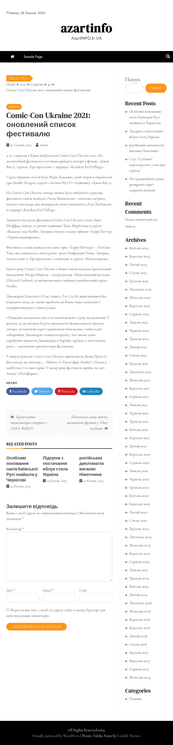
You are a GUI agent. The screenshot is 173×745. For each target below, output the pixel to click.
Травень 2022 (139, 338)
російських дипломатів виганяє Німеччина (91, 466)
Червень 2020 (139, 479)
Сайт (83, 590)
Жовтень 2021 (139, 380)
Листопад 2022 (140, 289)
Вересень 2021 (139, 388)
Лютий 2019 (138, 594)
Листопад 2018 (140, 603)
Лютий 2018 (138, 636)
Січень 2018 (138, 644)
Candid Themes (128, 735)
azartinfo (86, 27)
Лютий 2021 (138, 446)
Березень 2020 (139, 504)
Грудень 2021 (138, 363)
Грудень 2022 (139, 281)
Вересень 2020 (139, 454)
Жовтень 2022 (139, 297)
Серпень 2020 (139, 462)
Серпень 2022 (139, 314)
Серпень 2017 (139, 669)
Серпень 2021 (139, 396)
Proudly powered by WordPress (56, 735)
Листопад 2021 (140, 371)
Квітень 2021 (138, 429)
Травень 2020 (139, 487)
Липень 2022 (138, 322)
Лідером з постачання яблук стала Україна (55, 466)
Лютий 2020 (138, 512)
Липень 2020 (138, 471)
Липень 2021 (138, 404)
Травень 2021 (139, 421)
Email (48, 590)
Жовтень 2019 (139, 545)
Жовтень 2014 (139, 677)
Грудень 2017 (139, 652)
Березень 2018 (139, 627)
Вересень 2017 (139, 660)
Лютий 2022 (138, 347)
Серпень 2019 (139, 561)
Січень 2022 (138, 355)
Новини (14, 106)
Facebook (18, 391)
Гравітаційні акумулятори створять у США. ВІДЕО (29, 423)
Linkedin (92, 391)
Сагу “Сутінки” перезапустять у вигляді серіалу (147, 165)
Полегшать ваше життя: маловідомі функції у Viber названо (87, 423)
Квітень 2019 (138, 586)
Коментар (15, 529)
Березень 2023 (139, 256)
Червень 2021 (139, 413)
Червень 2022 (139, 330)
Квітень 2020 (139, 495)
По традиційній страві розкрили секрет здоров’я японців (146, 184)
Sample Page (33, 56)
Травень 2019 (139, 578)
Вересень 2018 (139, 619)
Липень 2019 (138, 570)
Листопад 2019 (140, 537)
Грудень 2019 (139, 528)
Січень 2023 (138, 272)
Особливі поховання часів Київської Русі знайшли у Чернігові (22, 469)
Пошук (133, 79)
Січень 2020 (138, 520)
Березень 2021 (139, 437)
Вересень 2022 (139, 305)
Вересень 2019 (139, 553)
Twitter (44, 391)
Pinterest (67, 391)
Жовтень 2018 (140, 611)
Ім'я (10, 590)
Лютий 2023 (138, 264)
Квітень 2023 (138, 248)
